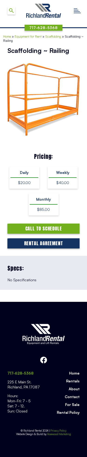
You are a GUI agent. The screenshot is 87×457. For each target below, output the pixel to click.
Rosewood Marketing (58, 434)
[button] (77, 11)
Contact (72, 396)
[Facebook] (44, 360)
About (74, 389)
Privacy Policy (58, 430)
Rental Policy (68, 412)
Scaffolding (53, 36)
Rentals (73, 381)
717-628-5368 (20, 373)
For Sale (72, 404)
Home (7, 36)
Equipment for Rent (28, 36)
